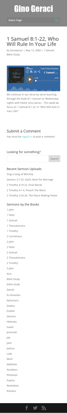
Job (8, 337)
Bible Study (13, 54)
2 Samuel (12, 252)
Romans (11, 391)
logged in (27, 136)
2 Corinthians (14, 236)
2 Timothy (12, 263)
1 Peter (11, 215)
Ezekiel (11, 311)
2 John (10, 241)
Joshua (10, 348)
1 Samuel (48, 50)
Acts (9, 273)
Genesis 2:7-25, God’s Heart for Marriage (30, 179)
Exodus (11, 305)
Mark (10, 359)
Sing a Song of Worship (20, 174)
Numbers (12, 369)
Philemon (12, 375)
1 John (10, 209)
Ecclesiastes (13, 295)
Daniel (10, 289)
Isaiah (10, 327)
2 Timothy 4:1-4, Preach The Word (26, 190)
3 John (10, 268)
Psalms (11, 380)
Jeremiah (12, 332)
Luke (9, 353)
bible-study (13, 284)
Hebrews (12, 321)
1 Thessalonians (16, 225)
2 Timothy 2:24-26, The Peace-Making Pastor (32, 195)
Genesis (11, 316)
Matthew (12, 364)
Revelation (13, 385)
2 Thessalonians (16, 257)
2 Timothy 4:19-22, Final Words (24, 184)
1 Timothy (12, 231)
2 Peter (11, 247)
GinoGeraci (16, 50)
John (9, 343)
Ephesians (13, 300)
